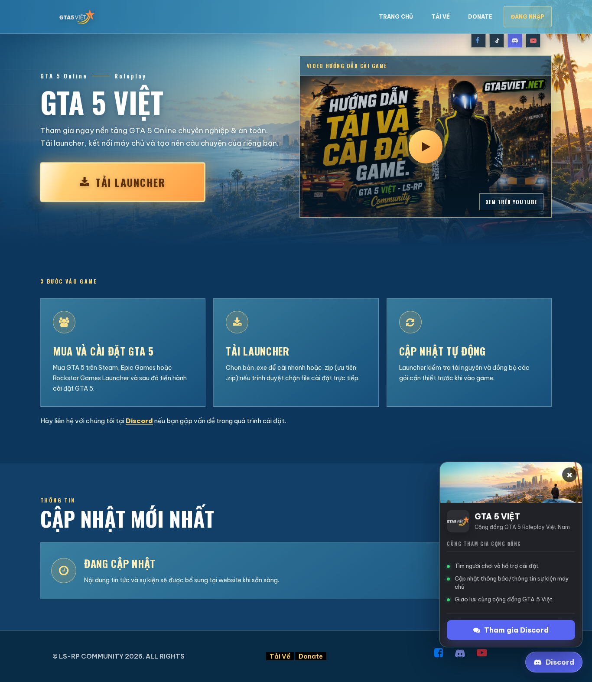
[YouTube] (533, 40)
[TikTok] (496, 40)
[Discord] (514, 40)
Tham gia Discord (516, 630)
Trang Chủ (396, 16)
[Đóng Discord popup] (569, 474)
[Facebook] (478, 40)
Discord (139, 421)
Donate (480, 16)
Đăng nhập (527, 16)
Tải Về (440, 16)
